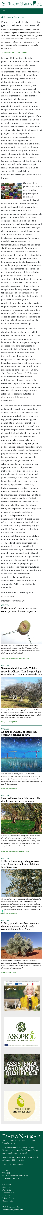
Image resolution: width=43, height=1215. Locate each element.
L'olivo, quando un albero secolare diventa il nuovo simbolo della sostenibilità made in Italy (20, 926)
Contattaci (6, 1187)
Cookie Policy (8, 1201)
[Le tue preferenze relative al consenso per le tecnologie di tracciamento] (2, 911)
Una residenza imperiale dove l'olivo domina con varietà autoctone (21, 800)
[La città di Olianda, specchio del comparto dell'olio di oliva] (21, 755)
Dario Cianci (22, 53)
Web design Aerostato (11, 1207)
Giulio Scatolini (23, 658)
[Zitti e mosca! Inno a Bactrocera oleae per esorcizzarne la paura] (21, 628)
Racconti (7, 1170)
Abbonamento (8, 1192)
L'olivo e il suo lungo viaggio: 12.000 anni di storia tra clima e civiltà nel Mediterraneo (20, 864)
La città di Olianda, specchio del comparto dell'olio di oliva (19, 733)
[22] (21, 4)
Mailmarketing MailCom (12, 1209)
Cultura (20, 17)
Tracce (9, 17)
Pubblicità (6, 1190)
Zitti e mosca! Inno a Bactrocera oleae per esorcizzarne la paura (19, 610)
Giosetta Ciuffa (23, 851)
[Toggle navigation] (4, 11)
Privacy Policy (8, 1198)
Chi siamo (6, 1184)
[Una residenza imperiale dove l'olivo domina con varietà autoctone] (21, 819)
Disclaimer (6, 1195)
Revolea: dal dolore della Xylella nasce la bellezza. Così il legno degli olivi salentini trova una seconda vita (21, 671)
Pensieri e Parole (11, 1178)
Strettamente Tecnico (15, 1176)
